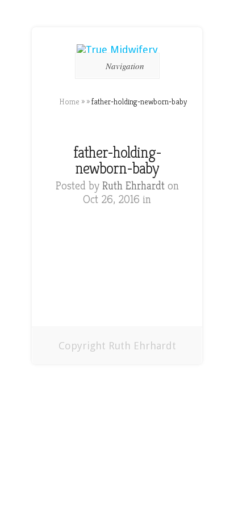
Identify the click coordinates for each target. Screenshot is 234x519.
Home (69, 101)
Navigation (125, 65)
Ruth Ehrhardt (133, 186)
